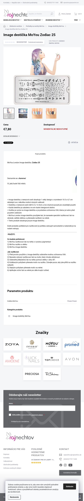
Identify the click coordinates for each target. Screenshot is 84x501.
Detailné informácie (10, 136)
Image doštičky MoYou (21, 316)
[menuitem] (12, 20)
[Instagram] (65, 464)
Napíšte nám (16, 3)
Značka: (54, 43)
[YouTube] (70, 464)
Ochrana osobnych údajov (12, 468)
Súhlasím (69, 486)
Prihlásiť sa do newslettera (20, 421)
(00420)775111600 (70, 459)
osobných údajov (37, 415)
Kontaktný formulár (70, 473)
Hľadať (51, 14)
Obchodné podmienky (30, 3)
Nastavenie (14, 497)
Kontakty (6, 3)
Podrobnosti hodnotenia (35, 42)
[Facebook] (60, 464)
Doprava (6, 454)
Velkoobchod (7, 461)
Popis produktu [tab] (40, 154)
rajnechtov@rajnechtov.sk (72, 455)
